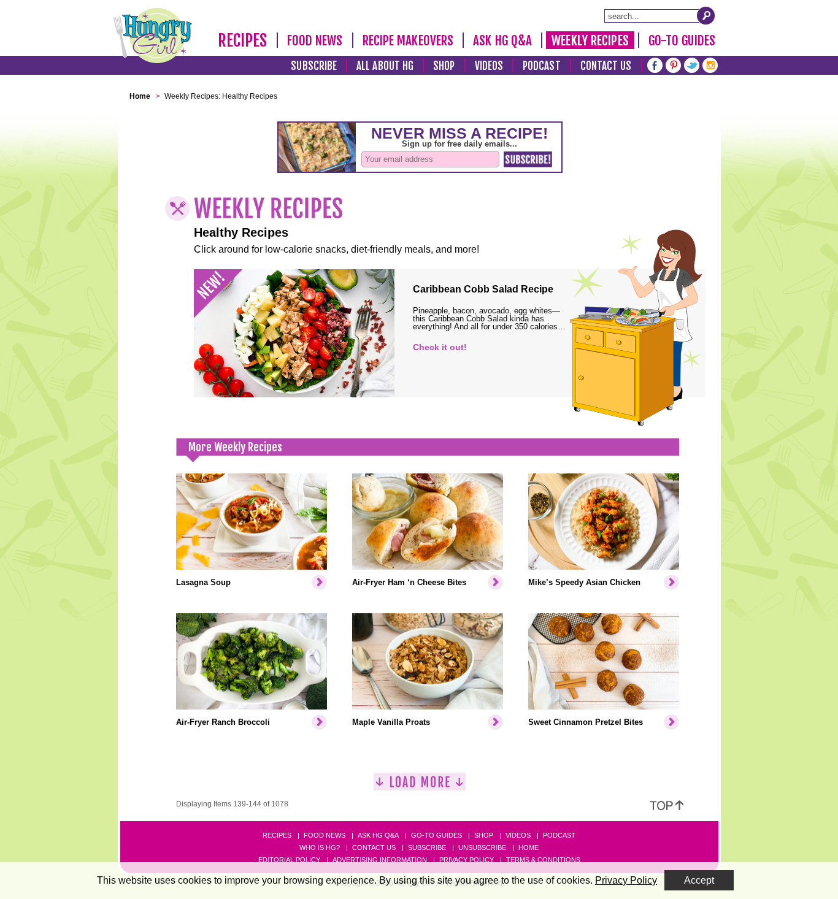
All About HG (384, 65)
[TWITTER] (691, 64)
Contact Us (606, 65)
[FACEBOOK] (655, 64)
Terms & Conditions (543, 859)
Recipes (242, 40)
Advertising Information (380, 859)
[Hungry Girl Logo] (152, 35)
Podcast (542, 65)
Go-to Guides (436, 835)
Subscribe (314, 65)
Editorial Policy (289, 859)
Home (528, 847)
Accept (699, 880)
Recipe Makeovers (408, 40)
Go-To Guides (681, 40)
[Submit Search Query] (706, 15)
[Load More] (420, 786)
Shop (444, 65)
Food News (315, 40)
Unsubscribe (482, 847)
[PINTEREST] (673, 64)
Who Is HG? (319, 847)
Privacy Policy (466, 859)
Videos (489, 65)
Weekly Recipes (590, 40)
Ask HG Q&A (502, 40)
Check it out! (440, 347)
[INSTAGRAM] (710, 64)
